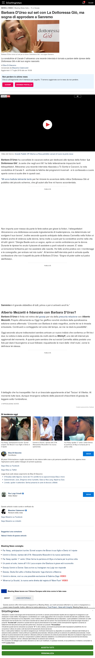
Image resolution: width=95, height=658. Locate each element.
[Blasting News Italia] (14, 2)
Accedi (90, 3)
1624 (46, 617)
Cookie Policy (10, 643)
